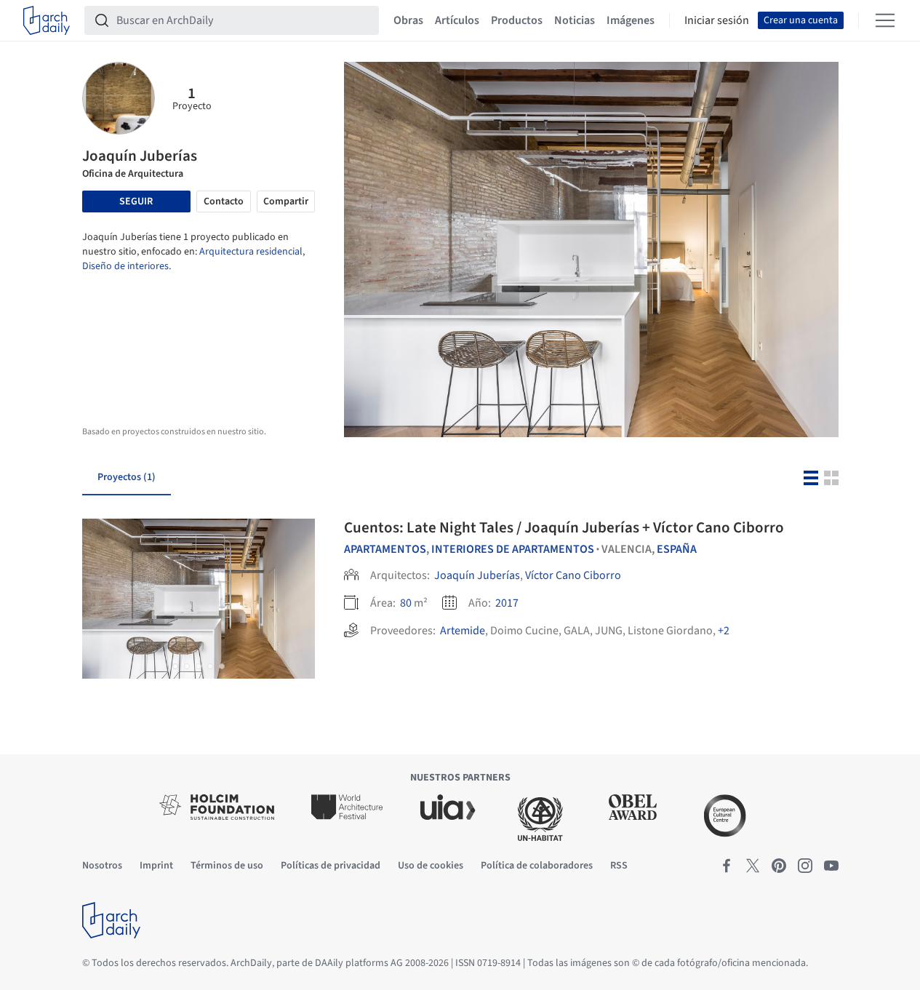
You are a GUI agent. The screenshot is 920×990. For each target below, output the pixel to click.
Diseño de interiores (125, 266)
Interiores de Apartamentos (512, 549)
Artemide (462, 631)
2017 (507, 603)
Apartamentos (385, 549)
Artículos (457, 20)
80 (406, 603)
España (677, 549)
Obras (408, 20)
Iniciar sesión (716, 20)
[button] (175, 666)
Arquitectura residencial (251, 251)
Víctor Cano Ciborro (573, 575)
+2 (723, 631)
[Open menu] (885, 20)
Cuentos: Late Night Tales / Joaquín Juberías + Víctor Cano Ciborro (564, 527)
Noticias (574, 20)
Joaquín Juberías (477, 575)
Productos (517, 20)
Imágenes (631, 20)
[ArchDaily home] (46, 20)
